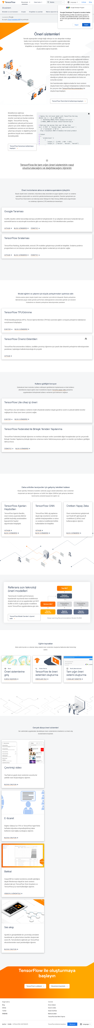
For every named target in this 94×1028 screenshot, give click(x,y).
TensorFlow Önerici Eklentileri (20, 339)
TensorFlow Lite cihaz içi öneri (20, 402)
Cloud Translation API (14, 19)
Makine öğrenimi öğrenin (54, 12)
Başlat (86, 25)
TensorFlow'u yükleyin (34, 986)
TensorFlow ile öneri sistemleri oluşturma (46, 673)
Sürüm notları (52, 1008)
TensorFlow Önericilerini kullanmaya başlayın (67, 101)
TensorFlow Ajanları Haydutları (15, 507)
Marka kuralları (52, 1013)
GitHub (84, 2)
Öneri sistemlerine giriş (14, 673)
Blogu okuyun (10, 785)
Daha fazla (37, 2)
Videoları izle (41, 679)
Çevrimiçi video (12, 767)
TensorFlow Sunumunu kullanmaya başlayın (21, 147)
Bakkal (8, 871)
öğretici (34, 228)
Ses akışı (9, 927)
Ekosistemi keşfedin (58, 986)
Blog (3, 1005)
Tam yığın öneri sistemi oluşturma (76, 673)
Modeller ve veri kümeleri (10, 12)
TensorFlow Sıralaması (16, 238)
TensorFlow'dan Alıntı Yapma (56, 1016)
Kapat (76, 25)
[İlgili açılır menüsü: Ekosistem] (30, 2)
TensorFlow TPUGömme (18, 312)
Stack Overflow (52, 1010)
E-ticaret (9, 818)
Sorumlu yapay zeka (59, 390)
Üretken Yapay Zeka (77, 505)
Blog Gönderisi (20, 228)
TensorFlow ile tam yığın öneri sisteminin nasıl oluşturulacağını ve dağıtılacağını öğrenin (47, 166)
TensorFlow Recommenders (72, 88)
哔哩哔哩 (4, 1013)
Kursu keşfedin (10, 679)
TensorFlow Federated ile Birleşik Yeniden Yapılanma (33, 429)
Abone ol (72, 1024)
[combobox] (55, 2)
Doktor (7, 329)
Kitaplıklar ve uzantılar (36, 12)
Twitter (4, 1010)
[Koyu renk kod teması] (88, 113)
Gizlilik (9, 1024)
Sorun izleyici (52, 1005)
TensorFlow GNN (45, 505)
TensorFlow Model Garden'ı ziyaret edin (22, 617)
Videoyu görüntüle (12, 894)
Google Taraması (13, 211)
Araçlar (23, 12)
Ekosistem (24, 2)
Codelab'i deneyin (73, 679)
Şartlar (4, 1024)
